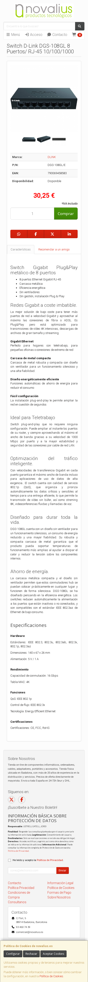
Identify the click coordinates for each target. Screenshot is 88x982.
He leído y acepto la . (38, 860)
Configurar (13, 954)
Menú (15, 34)
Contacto (59, 34)
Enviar (62, 870)
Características (21, 249)
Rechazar (31, 954)
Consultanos (17, 902)
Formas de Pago (59, 892)
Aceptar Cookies (53, 954)
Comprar (66, 213)
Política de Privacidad (18, 851)
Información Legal (60, 883)
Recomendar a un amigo (53, 249)
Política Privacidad (21, 888)
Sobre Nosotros (59, 897)
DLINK (52, 157)
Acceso (35, 34)
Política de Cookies (51, 976)
